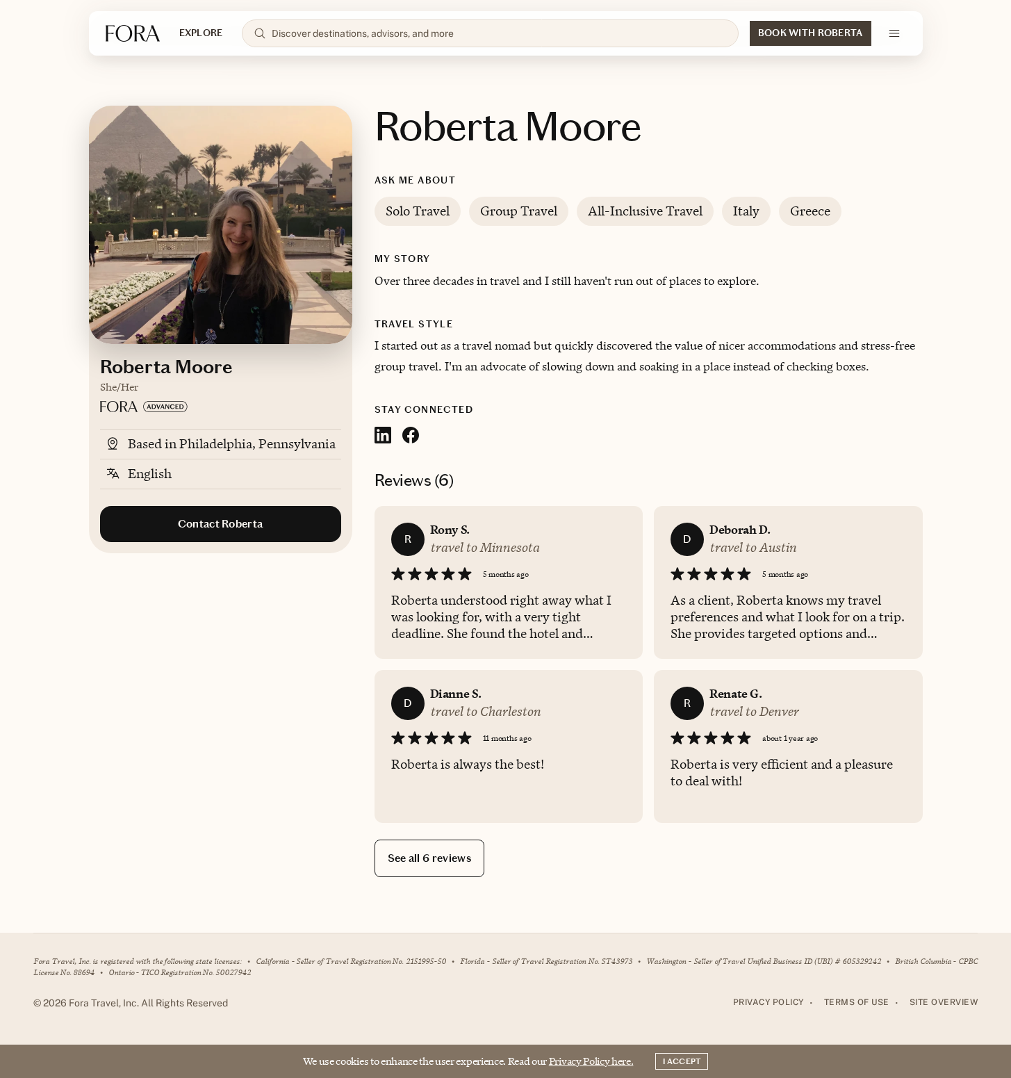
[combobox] (499, 33)
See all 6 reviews (429, 858)
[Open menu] (894, 33)
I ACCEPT (681, 1061)
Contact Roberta (220, 523)
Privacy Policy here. (591, 1061)
